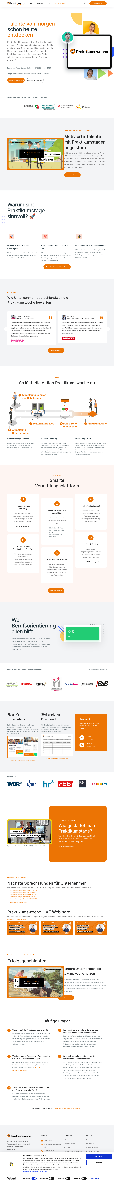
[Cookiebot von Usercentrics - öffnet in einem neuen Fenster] (11, 1178)
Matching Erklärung (22, 526)
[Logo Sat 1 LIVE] (100, 783)
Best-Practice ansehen (67, 847)
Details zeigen (94, 1178)
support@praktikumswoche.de (95, 739)
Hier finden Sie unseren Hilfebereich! (68, 1108)
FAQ (50, 3)
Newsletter (67, 1147)
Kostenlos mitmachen (72, 175)
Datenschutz (90, 1143)
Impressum (27, 1171)
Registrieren (98, 3)
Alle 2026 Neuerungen (90, 562)
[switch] (51, 1178)
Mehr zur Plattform (56, 590)
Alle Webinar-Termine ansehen (17, 919)
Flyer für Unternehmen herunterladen (23, 760)
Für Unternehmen (60, 3)
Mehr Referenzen (66, 998)
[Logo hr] (16, 783)
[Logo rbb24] (33, 783)
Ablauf (31, 3)
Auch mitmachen (56, 350)
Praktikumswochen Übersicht (73, 1151)
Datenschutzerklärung (39, 1171)
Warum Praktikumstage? (35, 80)
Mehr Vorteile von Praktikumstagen (57, 267)
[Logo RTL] (67, 783)
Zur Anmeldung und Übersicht (17, 902)
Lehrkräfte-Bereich (69, 1143)
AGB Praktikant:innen (92, 1151)
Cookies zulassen (32, 153)
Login (86, 3)
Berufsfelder (40, 3)
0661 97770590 (91, 746)
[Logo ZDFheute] (83, 783)
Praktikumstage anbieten (16, 80)
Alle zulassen (99, 1156)
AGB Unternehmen (92, 1147)
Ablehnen (99, 1162)
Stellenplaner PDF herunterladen (57, 758)
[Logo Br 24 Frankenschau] (50, 783)
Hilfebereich (48, 1141)
